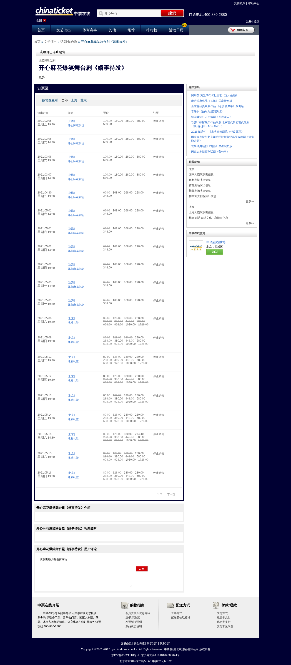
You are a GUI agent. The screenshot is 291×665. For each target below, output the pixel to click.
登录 (256, 21)
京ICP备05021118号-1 (125, 655)
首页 (41, 30)
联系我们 (165, 643)
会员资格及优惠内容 (137, 613)
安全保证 (139, 643)
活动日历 (176, 30)
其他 (112, 30)
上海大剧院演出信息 (201, 212)
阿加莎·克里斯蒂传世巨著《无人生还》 (214, 95)
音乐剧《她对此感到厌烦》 (207, 111)
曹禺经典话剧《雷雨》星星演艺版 (211, 146)
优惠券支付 (224, 621)
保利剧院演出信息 (200, 179)
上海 (74, 100)
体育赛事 (90, 30)
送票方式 (176, 613)
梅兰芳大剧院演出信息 (202, 196)
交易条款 (126, 643)
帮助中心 (253, 3)
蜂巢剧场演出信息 (200, 190)
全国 (39, 20)
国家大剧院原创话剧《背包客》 (210, 151)
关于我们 (152, 643)
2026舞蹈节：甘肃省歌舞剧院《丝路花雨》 (217, 131)
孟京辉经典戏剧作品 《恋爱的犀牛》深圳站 (217, 106)
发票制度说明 (133, 621)
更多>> (250, 201)
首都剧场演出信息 (200, 185)
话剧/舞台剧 (68, 42)
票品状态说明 (133, 626)
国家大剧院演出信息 (201, 174)
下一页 (171, 494)
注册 (249, 21)
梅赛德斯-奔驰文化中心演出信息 (208, 217)
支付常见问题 (225, 626)
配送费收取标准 (180, 617)
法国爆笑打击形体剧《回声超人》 (211, 117)
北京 (83, 100)
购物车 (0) (243, 30)
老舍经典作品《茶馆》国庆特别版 (211, 100)
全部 (64, 100)
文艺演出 (63, 30)
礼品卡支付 (224, 617)
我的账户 (239, 3)
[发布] (142, 568)
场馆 (131, 30)
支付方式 (222, 613)
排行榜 (151, 30)
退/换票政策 (132, 617)
